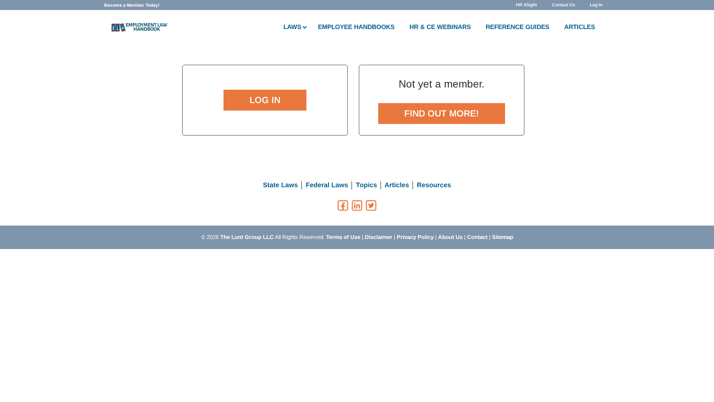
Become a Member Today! (132, 5)
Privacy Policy (415, 237)
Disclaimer (378, 237)
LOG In (265, 100)
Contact (477, 237)
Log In (596, 4)
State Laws (280, 185)
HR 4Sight (526, 4)
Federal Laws (327, 185)
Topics (366, 185)
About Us (450, 237)
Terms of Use (343, 237)
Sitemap (502, 237)
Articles (397, 185)
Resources (434, 185)
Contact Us (563, 4)
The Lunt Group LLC (247, 237)
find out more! (441, 113)
